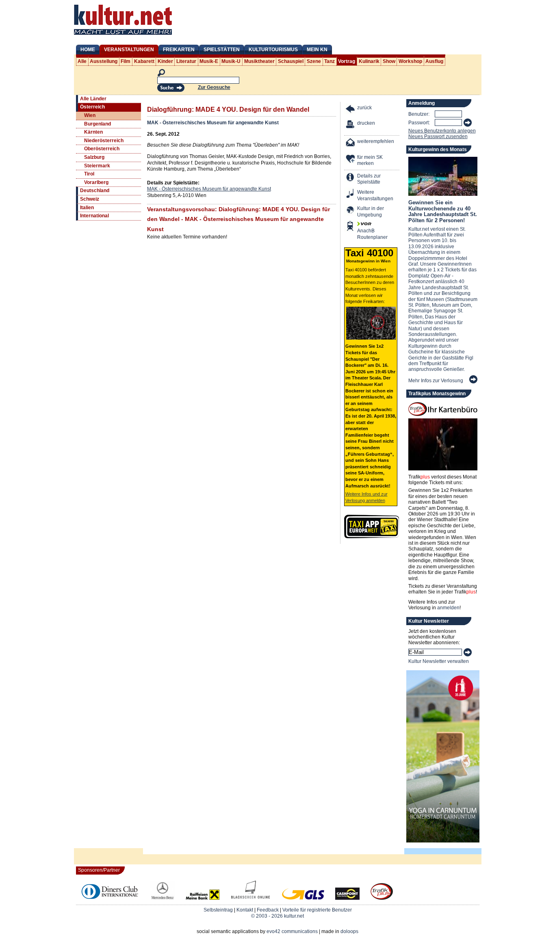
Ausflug (434, 61)
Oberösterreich (101, 149)
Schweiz (89, 199)
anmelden (448, 608)
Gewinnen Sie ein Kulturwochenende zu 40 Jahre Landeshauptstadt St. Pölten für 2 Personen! (442, 211)
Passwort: (419, 123)
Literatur (186, 61)
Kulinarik (369, 61)
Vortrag (346, 61)
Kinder (165, 61)
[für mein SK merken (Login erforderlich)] (350, 159)
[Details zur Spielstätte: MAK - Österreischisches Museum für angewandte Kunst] (350, 178)
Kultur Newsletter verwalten (438, 661)
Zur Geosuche (214, 87)
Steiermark (97, 166)
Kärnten (93, 132)
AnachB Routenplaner (363, 234)
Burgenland (97, 124)
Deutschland (94, 190)
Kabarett (144, 61)
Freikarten (179, 49)
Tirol (89, 174)
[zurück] (350, 110)
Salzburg (94, 157)
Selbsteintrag (218, 910)
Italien (87, 207)
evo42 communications (292, 931)
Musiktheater (259, 61)
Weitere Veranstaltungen (375, 195)
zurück (364, 107)
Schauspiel (291, 61)
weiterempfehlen (375, 141)
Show (389, 61)
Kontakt (244, 910)
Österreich (92, 107)
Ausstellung (103, 61)
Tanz (329, 61)
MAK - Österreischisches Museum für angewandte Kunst (213, 123)
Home (87, 49)
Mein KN (317, 49)
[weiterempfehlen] (350, 143)
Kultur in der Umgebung (370, 212)
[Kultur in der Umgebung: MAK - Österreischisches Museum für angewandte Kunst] (350, 211)
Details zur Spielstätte (369, 179)
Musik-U (231, 61)
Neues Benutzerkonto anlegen (442, 131)
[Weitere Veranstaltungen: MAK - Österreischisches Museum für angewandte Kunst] (350, 194)
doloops (349, 931)
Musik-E (208, 61)
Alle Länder (93, 99)
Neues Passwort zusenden (438, 136)
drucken (366, 123)
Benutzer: (418, 114)
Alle (82, 61)
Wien (89, 115)
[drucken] (350, 125)
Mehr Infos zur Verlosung (435, 380)
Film (125, 61)
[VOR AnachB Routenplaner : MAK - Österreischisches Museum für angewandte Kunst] (350, 227)
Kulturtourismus (273, 49)
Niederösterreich (104, 140)
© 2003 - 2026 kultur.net (277, 916)
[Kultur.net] (123, 36)
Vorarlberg (96, 182)
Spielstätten (222, 49)
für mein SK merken (370, 160)
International (94, 216)
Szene (314, 61)
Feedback (268, 910)
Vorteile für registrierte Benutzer (317, 910)
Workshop (410, 61)
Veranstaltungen (129, 49)
